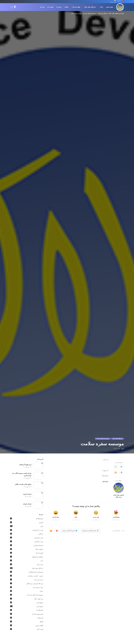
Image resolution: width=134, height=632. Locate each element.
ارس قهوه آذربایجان (25, 464)
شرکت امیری (27, 494)
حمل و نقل (40, 564)
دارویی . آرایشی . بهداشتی (35, 576)
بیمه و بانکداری (39, 541)
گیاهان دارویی (39, 625)
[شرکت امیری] (38, 495)
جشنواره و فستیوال (37, 557)
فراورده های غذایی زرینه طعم (118, 496)
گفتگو (41, 621)
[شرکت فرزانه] (38, 505)
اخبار (41, 526)
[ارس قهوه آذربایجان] (38, 465)
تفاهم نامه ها (39, 553)
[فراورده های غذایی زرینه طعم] (118, 488)
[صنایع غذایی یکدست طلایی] (38, 485)
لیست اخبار (40, 629)
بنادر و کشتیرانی (38, 537)
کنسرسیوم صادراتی (37, 614)
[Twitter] (121, 466)
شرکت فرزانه (27, 504)
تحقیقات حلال (39, 549)
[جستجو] (11, 7)
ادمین (122, 448)
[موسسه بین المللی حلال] (120, 7)
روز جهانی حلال (38, 599)
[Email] (115, 472)
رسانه (41, 591)
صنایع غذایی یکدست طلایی (23, 484)
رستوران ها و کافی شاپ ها (103, 438)
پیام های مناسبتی (38, 545)
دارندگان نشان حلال (117, 438)
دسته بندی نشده (38, 579)
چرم (42, 560)
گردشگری (40, 618)
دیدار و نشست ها (38, 587)
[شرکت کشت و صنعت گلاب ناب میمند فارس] (38, 475)
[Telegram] (121, 472)
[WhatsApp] (115, 466)
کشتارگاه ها (40, 610)
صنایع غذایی (39, 602)
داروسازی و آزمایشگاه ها (36, 572)
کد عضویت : (105, 470)
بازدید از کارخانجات (37, 530)
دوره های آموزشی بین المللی (34, 583)
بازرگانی (40, 534)
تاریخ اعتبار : (105, 481)
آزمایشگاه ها (39, 518)
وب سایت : (105, 459)
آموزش (41, 522)
